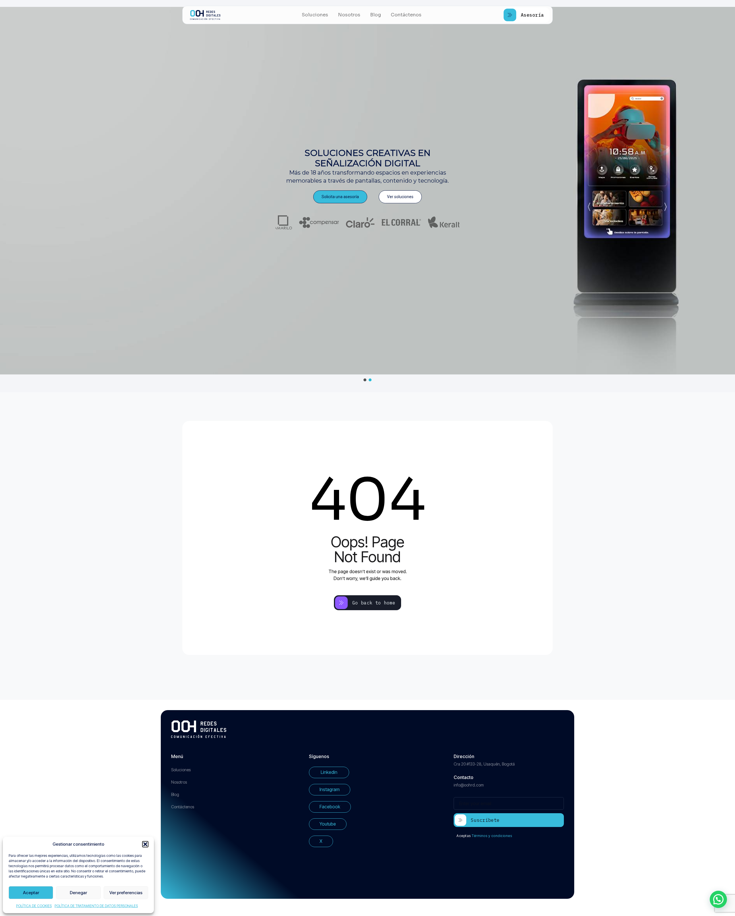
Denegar (78, 892)
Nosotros (349, 15)
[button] (145, 844)
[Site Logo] (205, 15)
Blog (375, 15)
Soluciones (315, 15)
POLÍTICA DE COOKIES (34, 906)
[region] (367, 194)
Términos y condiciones (492, 836)
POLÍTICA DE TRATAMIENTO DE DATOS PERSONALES (96, 906)
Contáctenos (406, 15)
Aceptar (31, 892)
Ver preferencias (125, 892)
